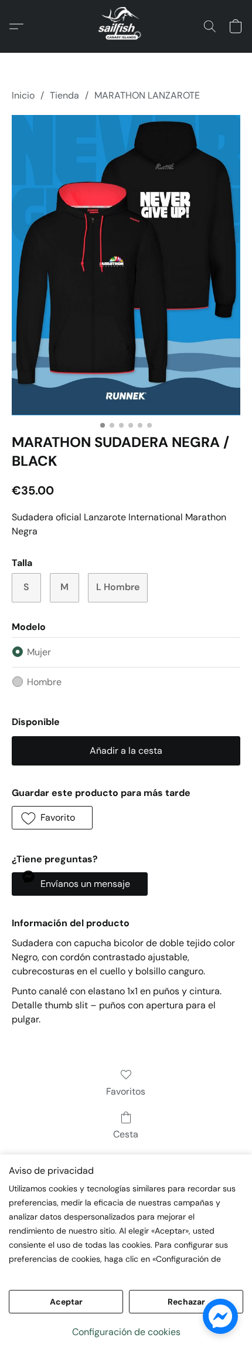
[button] (126, 26)
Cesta (125, 1134)
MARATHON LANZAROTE (147, 95)
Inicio (23, 95)
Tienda (64, 95)
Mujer (39, 652)
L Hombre (117, 587)
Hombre (44, 682)
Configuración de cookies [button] (126, 1332)
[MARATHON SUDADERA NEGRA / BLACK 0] (126, 265)
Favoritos (125, 1091)
